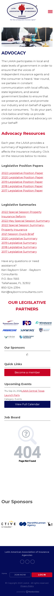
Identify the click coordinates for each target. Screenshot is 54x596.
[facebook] (22, 562)
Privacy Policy (27, 586)
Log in (42, 574)
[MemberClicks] (22, 11)
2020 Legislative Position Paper (22, 177)
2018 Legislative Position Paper (22, 186)
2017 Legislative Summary (19, 251)
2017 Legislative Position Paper (22, 190)
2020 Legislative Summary (19, 238)
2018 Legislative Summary (19, 247)
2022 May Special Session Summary (25, 221)
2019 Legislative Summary (19, 243)
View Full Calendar (27, 404)
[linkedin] (33, 562)
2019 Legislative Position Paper (22, 182)
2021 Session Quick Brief (17, 234)
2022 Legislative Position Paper (22, 173)
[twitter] (27, 562)
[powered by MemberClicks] (27, 592)
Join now (20, 574)
